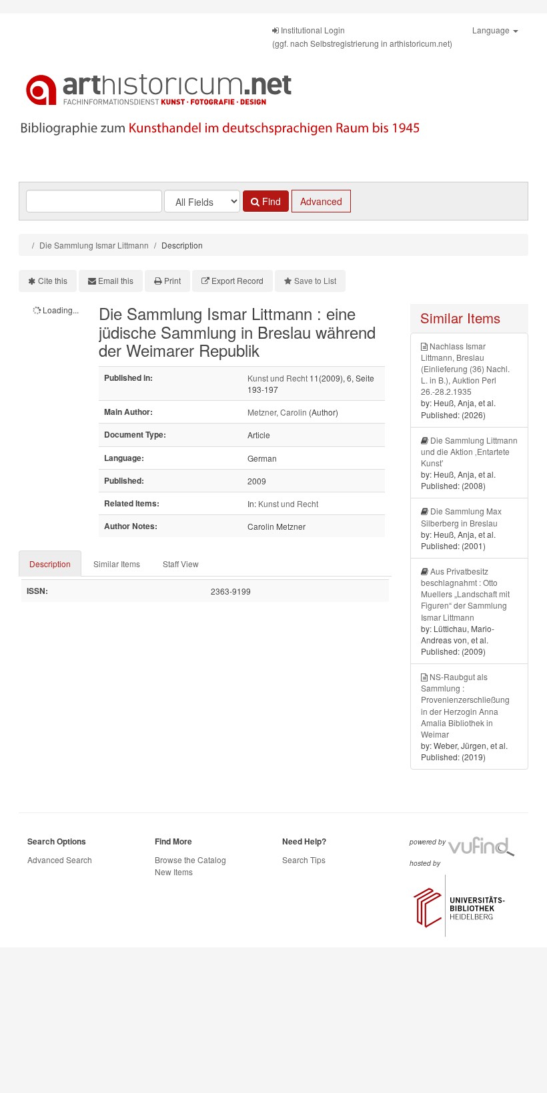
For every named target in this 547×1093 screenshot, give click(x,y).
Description (50, 563)
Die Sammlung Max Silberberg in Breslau (461, 516)
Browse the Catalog (190, 859)
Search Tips (304, 859)
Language (492, 29)
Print (172, 280)
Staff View (181, 563)
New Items (174, 871)
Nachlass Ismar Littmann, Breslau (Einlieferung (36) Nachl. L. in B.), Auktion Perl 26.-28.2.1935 (465, 369)
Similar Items (116, 563)
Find (270, 201)
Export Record (237, 280)
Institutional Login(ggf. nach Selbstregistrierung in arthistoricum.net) (362, 36)
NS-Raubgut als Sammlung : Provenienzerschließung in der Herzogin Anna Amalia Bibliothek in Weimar (465, 705)
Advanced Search (59, 859)
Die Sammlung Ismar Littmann (94, 245)
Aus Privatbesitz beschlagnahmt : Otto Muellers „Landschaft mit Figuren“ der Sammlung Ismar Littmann (465, 594)
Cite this (52, 280)
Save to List (315, 280)
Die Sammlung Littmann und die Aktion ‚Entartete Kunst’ (469, 451)
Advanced (321, 201)
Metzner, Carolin (277, 412)
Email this (115, 280)
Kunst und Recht (277, 377)
